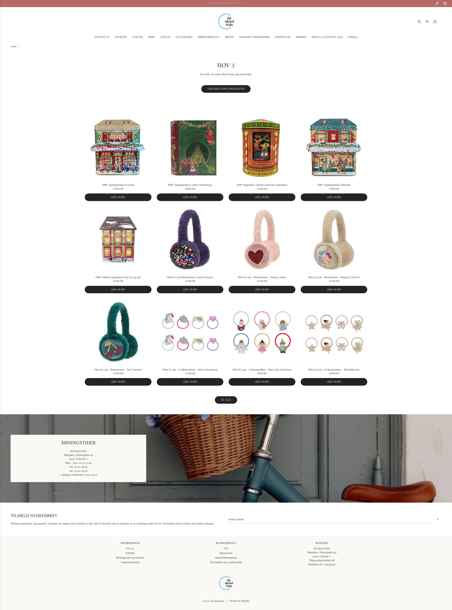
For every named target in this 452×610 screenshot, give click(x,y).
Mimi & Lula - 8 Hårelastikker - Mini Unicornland (190, 369)
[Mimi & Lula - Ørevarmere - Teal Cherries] (118, 332)
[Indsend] (437, 519)
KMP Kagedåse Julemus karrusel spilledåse (262, 185)
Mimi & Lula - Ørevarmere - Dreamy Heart (262, 277)
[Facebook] (437, 3)
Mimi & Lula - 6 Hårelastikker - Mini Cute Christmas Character (262, 370)
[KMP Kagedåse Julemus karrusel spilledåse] (262, 147)
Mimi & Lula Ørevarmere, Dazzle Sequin (190, 277)
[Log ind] (427, 21)
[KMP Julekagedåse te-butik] (118, 147)
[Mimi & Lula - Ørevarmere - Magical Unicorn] (334, 239)
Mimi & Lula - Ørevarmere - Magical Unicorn (333, 277)
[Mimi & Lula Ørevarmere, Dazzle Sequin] (190, 239)
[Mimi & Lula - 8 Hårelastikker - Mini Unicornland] (190, 332)
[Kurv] (435, 21)
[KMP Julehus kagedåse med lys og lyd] (118, 239)
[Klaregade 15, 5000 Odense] (226, 458)
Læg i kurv (118, 197)
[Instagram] (445, 3)
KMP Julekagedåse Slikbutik (334, 185)
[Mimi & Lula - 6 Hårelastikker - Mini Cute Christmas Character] (262, 332)
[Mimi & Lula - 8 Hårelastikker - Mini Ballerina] (334, 332)
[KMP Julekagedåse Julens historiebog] (190, 147)
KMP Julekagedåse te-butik (118, 185)
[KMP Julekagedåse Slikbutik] (334, 147)
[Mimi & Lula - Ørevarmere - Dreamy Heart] (262, 239)
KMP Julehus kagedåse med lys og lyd (118, 277)
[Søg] (419, 21)
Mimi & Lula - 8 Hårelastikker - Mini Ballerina (333, 369)
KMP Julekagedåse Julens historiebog (190, 185)
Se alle (226, 400)
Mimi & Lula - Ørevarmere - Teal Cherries (118, 369)
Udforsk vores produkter (225, 88)
